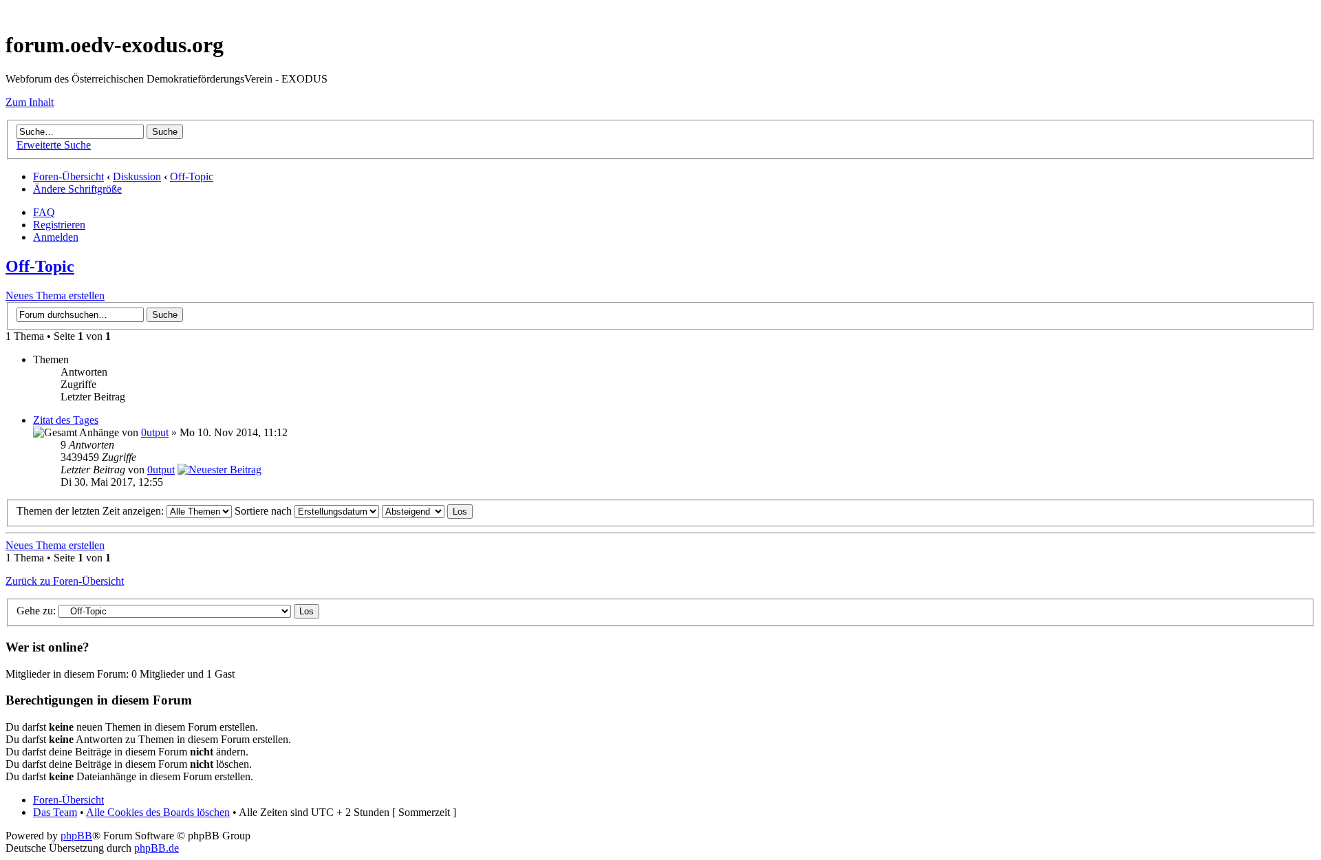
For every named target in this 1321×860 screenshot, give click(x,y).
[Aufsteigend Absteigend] (427, 511)
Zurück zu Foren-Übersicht (65, 581)
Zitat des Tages (65, 420)
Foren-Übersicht (68, 176)
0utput (155, 432)
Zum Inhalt (30, 102)
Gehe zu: (36, 610)
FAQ (44, 212)
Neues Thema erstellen (55, 295)
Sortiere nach (264, 511)
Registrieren (59, 224)
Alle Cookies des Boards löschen (158, 812)
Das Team (55, 812)
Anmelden (55, 237)
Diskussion (137, 176)
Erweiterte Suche (54, 145)
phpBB (76, 835)
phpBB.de (156, 848)
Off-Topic (191, 176)
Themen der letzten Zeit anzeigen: (92, 511)
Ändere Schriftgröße (77, 189)
